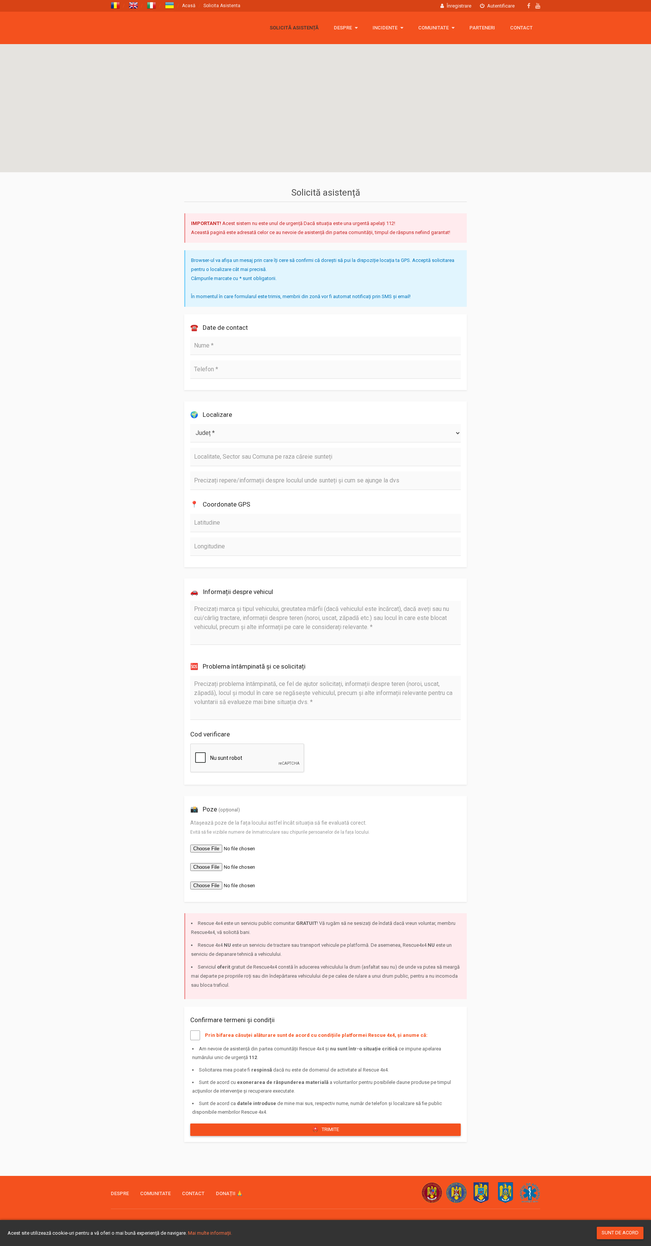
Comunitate (434, 28)
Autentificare (500, 6)
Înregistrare (458, 6)
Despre (343, 28)
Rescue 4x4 (147, 27)
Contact (521, 28)
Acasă (189, 5)
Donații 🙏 (229, 1193)
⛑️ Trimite (325, 1129)
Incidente (386, 28)
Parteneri (482, 28)
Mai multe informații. (210, 1233)
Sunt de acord (620, 1232)
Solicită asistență (294, 28)
